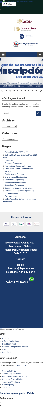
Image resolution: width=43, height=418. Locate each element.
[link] (1, 2)
